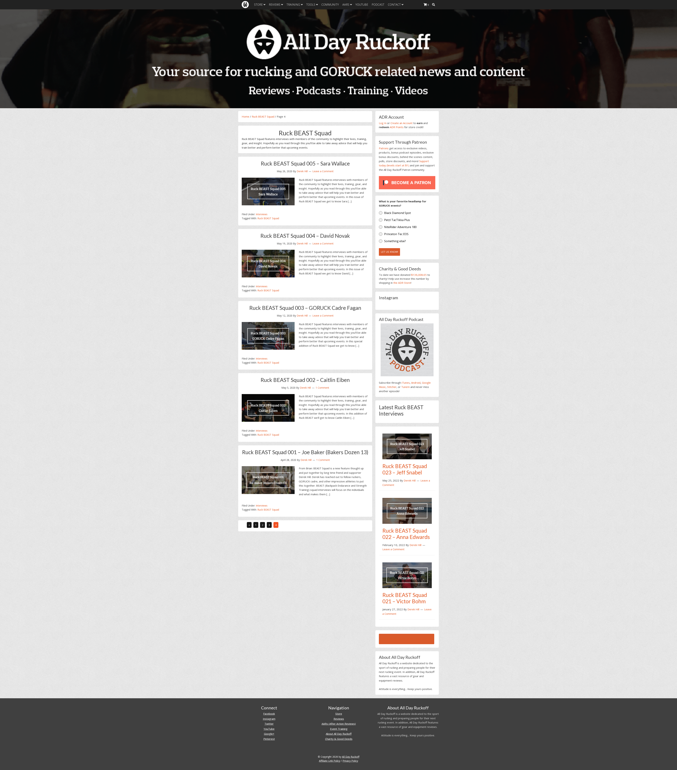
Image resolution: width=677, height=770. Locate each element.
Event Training (338, 729)
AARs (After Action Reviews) (339, 723)
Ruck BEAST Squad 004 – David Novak (305, 235)
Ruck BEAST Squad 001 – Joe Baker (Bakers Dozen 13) (305, 452)
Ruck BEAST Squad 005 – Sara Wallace (305, 163)
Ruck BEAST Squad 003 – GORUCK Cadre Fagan (305, 308)
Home (245, 116)
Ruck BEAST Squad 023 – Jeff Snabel (404, 469)
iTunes (406, 382)
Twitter (269, 723)
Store (338, 713)
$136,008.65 (419, 275)
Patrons (384, 148)
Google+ (269, 733)
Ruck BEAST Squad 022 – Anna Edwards (406, 533)
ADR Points (397, 127)
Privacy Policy (350, 760)
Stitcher (392, 387)
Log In (382, 123)
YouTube (269, 729)
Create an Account (402, 123)
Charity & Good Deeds (338, 739)
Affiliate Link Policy (329, 760)
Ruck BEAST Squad (263, 116)
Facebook (269, 713)
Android (415, 382)
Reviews (339, 718)
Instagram (269, 718)
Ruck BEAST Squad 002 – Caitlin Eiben (305, 380)
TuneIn (405, 387)
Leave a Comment (323, 171)
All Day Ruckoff (350, 756)
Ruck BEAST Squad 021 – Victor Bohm (404, 598)
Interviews (261, 214)
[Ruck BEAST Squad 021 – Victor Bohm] (407, 575)
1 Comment (322, 387)
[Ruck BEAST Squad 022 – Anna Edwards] (407, 510)
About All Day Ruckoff (339, 733)
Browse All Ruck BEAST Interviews (406, 639)
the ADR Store (402, 282)
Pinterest (269, 739)
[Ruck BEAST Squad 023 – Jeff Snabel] (407, 446)
